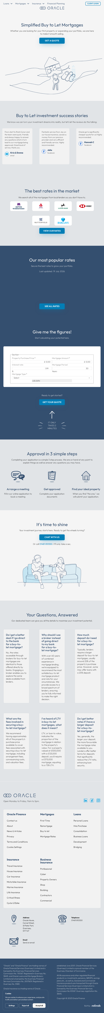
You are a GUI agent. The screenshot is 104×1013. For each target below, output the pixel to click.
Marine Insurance (15, 887)
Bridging (78, 847)
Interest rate (17, 364)
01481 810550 (46, 544)
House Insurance (14, 871)
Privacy (10, 836)
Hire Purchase (80, 826)
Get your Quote (52, 402)
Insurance (36, 3)
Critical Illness (13, 897)
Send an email (28, 942)
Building (44, 890)
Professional (46, 868)
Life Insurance (13, 892)
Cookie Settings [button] (14, 847)
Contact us (12, 820)
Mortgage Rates (48, 836)
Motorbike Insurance (16, 882)
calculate (36, 380)
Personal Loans (81, 820)
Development (80, 841)
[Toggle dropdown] (11, 4)
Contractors (46, 895)
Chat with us (52, 537)
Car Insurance (13, 876)
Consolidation (80, 831)
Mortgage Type (19, 374)
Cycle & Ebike (13, 903)
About (10, 826)
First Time (45, 820)
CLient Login (93, 4)
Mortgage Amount (61, 358)
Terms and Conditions (17, 841)
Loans (6, 3)
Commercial (46, 900)
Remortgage (46, 826)
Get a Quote (52, 40)
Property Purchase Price (24, 358)
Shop (42, 884)
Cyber (43, 874)
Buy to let (44, 831)
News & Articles (14, 831)
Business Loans (81, 836)
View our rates (52, 230)
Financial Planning (56, 3)
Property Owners (48, 879)
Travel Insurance (14, 866)
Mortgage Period (59, 364)
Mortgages (20, 3)
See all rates (52, 306)
